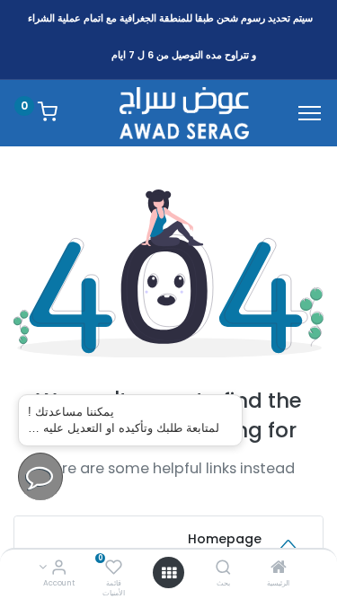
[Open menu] (169, 573)
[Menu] (310, 113)
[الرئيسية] (278, 568)
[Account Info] (58, 568)
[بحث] (223, 568)
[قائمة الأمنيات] (113, 568)
